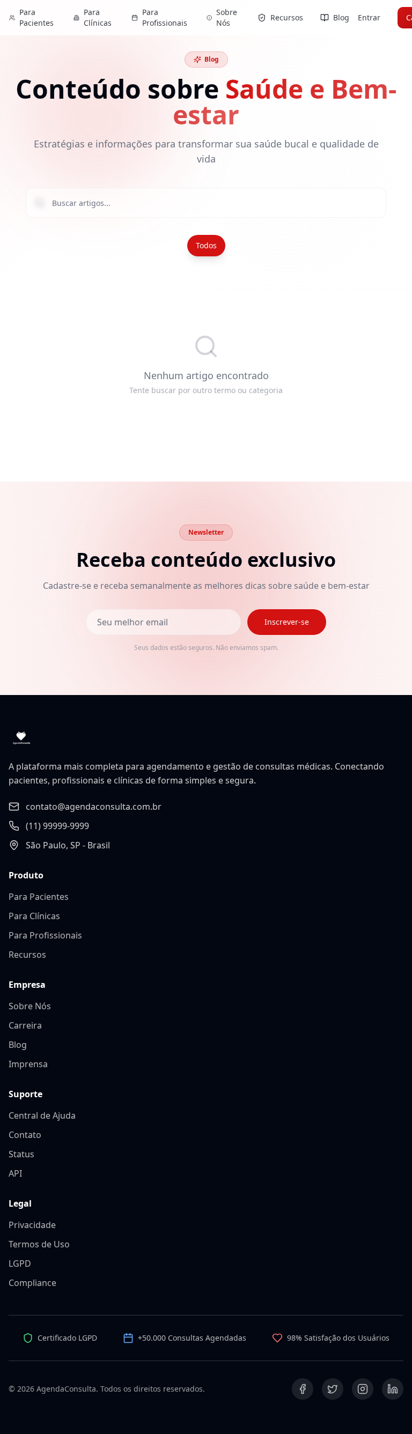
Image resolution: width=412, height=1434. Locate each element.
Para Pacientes (39, 897)
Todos (206, 245)
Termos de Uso (39, 1244)
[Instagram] (362, 1389)
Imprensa (28, 1064)
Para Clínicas (34, 916)
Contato (25, 1135)
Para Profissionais (45, 935)
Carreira (25, 1025)
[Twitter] (332, 1389)
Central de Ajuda (42, 1115)
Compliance (32, 1283)
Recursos (27, 954)
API (15, 1173)
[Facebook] (302, 1389)
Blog (18, 1045)
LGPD (20, 1263)
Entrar (369, 17)
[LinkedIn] (392, 1389)
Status (21, 1154)
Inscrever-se (286, 622)
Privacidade (32, 1225)
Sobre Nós (30, 1006)
